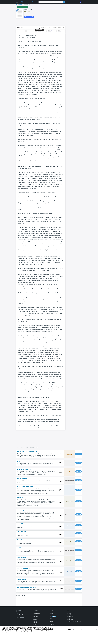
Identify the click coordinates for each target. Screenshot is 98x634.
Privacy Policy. (14, 632)
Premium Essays (36, 614)
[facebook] (17, 615)
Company (52, 613)
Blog (51, 618)
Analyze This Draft (29, 16)
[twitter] (20, 615)
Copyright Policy (70, 613)
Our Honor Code (70, 616)
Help (51, 623)
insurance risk (28, 9)
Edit (45, 27)
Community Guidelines (71, 614)
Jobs (51, 616)
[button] (17, 2)
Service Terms (70, 619)
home (17, 4)
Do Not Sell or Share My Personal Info (75, 629)
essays (20, 4)
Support (51, 621)
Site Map (51, 619)
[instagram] (22, 615)
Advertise (52, 614)
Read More (78, 454)
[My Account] (81, 1)
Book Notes (35, 621)
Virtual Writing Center (37, 618)
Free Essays (35, 616)
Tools (50, 27)
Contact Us (52, 624)
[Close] (96, 629)
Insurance (18, 599)
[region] (49, 630)
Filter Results (60, 27)
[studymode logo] (29, 2)
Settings (54, 27)
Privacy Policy (70, 618)
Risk (50, 599)
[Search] (64, 2)
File (42, 27)
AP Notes (35, 619)
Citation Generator (36, 622)
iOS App (34, 624)
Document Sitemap (36, 613)
